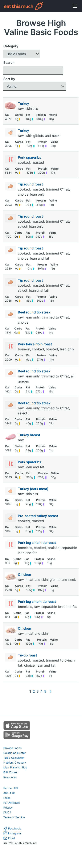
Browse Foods (12, 748)
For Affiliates (11, 802)
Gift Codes (10, 772)
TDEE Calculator (13, 757)
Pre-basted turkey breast (38, 516)
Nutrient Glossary (14, 762)
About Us (9, 793)
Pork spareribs (30, 157)
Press (7, 797)
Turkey (24, 103)
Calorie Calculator (14, 752)
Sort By (9, 79)
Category (10, 46)
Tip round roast (31, 184)
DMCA (7, 812)
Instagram (14, 833)
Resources (10, 777)
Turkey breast (29, 435)
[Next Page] (50, 691)
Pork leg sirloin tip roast (37, 543)
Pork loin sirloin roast (35, 344)
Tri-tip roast (28, 655)
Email (11, 838)
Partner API (10, 788)
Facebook (14, 828)
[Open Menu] (75, 6)
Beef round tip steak (34, 312)
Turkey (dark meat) (33, 489)
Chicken (25, 574)
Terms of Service (14, 817)
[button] (21, 54)
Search (9, 62)
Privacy (8, 807)
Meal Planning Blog (15, 767)
